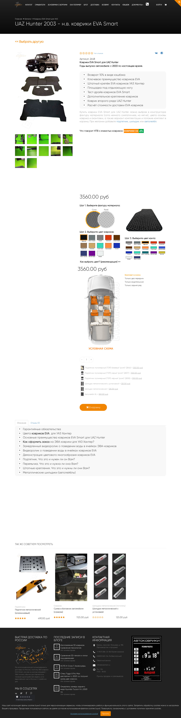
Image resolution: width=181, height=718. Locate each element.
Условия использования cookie (84, 714)
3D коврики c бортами (57, 5)
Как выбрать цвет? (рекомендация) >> (100, 261)
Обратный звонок (104, 660)
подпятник (122, 121)
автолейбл (150, 121)
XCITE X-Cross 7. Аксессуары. (73, 666)
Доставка (95, 5)
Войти (159, 5)
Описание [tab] (21, 423)
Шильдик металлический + (101, 389)
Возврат (105, 5)
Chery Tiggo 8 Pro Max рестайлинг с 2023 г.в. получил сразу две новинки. (74, 676)
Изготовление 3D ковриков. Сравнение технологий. (72, 646)
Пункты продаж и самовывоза (110, 676)
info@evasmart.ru (103, 665)
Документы (137, 5)
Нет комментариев (67, 650)
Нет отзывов (98, 53)
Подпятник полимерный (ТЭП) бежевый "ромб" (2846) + (114, 367)
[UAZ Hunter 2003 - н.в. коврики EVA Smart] (42, 91)
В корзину (94, 407)
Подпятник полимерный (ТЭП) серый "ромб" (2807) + (112, 373)
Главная (18, 19)
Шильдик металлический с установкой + (107, 383)
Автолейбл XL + (96, 394)
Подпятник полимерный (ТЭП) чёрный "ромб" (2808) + (113, 378)
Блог (86, 5)
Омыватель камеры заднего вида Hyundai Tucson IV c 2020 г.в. (73, 689)
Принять (105, 714)
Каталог (28, 5)
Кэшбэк (126, 5)
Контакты (116, 5)
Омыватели (40, 5)
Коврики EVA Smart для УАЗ (46, 19)
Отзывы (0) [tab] (35, 423)
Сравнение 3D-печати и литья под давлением (73, 656)
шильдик (134, 121)
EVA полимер (75, 5)
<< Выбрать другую (29, 41)
